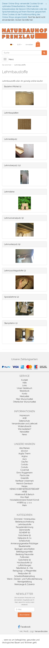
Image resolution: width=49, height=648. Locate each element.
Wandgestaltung (24, 582)
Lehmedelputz (10, 139)
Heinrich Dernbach (24, 483)
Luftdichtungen (24, 565)
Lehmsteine (9, 192)
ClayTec (24, 462)
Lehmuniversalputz (12, 218)
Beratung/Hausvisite (24, 554)
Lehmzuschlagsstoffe (13, 271)
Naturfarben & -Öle (24, 568)
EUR (19, 45)
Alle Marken (24, 448)
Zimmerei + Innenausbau (24, 519)
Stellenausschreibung (24, 522)
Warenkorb (24, 391)
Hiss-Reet (24, 497)
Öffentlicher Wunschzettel (24, 402)
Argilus (25, 456)
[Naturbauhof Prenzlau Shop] (24, 33)
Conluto (24, 464)
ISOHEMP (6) (24, 533)
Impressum (25, 415)
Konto (24, 394)
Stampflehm (9, 323)
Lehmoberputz (10, 165)
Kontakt (24, 380)
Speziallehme (10, 297)
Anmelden (29, 45)
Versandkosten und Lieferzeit (24, 424)
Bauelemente (24, 546)
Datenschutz (24, 421)
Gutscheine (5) (24, 535)
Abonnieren (24, 615)
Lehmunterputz (11, 244)
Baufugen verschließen (25, 549)
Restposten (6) (24, 573)
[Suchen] (44, 52)
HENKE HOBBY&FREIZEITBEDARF (24, 489)
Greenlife (25, 478)
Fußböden (24, 557)
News (24, 434)
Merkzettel (24, 396)
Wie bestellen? (24, 429)
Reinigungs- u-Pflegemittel (24, 571)
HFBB (24, 492)
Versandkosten (41, 631)
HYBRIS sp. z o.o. (24, 503)
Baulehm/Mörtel (11, 86)
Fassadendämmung (24, 527)
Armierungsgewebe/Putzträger (24, 543)
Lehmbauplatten (11, 113)
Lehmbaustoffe (24, 524)
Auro (24, 459)
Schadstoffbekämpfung (24, 576)
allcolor (24, 451)
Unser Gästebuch (24, 388)
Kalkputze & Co (24, 538)
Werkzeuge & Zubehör (24, 584)
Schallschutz (24, 541)
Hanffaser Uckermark (24, 481)
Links (24, 385)
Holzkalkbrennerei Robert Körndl (24, 500)
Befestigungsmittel (24, 552)
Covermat (24, 470)
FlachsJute (24, 475)
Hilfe (25, 383)
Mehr (24, 505)
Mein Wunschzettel (24, 399)
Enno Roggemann (25, 473)
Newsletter (24, 432)
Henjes (24, 486)
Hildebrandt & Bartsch (24, 494)
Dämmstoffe (24, 530)
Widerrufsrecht (24, 426)
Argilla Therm (24, 453)
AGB (25, 418)
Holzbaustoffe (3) (24, 562)
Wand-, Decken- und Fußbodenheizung (24, 579)
